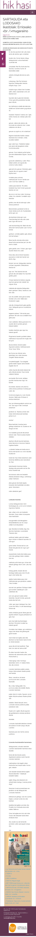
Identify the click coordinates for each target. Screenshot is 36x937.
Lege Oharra (29, 934)
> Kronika (8, 876)
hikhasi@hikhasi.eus (9, 918)
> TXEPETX (8, 873)
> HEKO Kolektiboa (10, 878)
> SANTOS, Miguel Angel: (12, 880)
